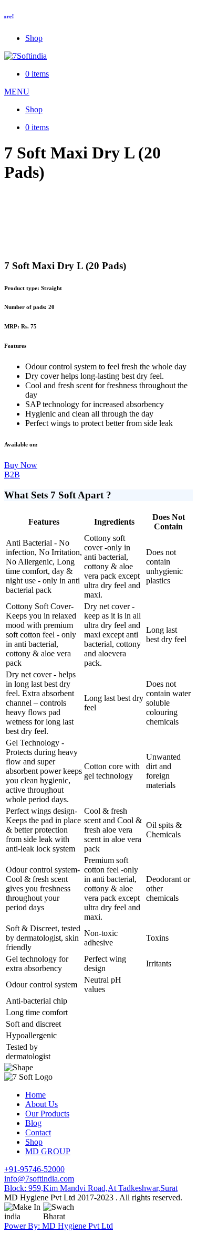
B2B (12, 474)
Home (35, 1094)
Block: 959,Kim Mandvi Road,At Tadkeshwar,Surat (91, 1188)
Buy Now (20, 465)
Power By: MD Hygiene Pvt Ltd (58, 1225)
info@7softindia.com (39, 1178)
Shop (34, 38)
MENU (16, 91)
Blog (33, 1123)
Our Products (47, 1113)
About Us (41, 1104)
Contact (38, 1132)
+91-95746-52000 (34, 1169)
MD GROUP (47, 1151)
